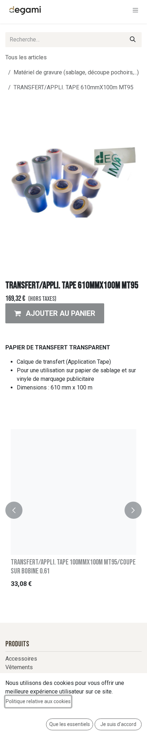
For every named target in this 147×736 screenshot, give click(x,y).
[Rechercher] (133, 39)
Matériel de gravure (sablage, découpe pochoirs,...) (76, 72)
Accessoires (21, 658)
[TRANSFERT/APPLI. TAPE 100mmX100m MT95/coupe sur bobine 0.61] (73, 492)
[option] (73, 510)
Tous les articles (26, 57)
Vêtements (19, 667)
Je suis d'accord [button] (118, 724)
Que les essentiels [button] (69, 724)
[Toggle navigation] (135, 10)
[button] (54, 313)
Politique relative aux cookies (38, 701)
